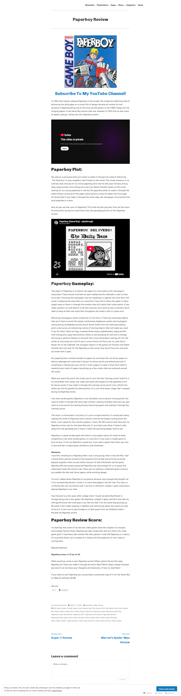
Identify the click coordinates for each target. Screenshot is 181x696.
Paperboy (88, 611)
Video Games (98, 605)
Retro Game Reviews (77, 617)
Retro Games (90, 617)
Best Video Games (77, 611)
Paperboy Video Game (59, 617)
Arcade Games (72, 608)
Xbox (120, 5)
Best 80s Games (95, 608)
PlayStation (102, 5)
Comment (122, 679)
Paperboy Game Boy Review (61, 614)
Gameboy (88, 605)
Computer (130, 5)
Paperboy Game (99, 611)
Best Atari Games (121, 608)
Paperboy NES (78, 614)
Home (140, 5)
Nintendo (89, 5)
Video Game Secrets (103, 620)
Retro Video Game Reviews (106, 617)
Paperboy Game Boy (113, 611)
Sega (113, 5)
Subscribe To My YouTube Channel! (90, 93)
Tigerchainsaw (72, 620)
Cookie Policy (57, 690)
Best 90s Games (108, 608)
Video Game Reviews (87, 620)
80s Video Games (59, 608)
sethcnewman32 (59, 605)
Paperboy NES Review (93, 614)
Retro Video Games (58, 620)
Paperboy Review (109, 614)
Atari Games (83, 608)
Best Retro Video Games (60, 611)
